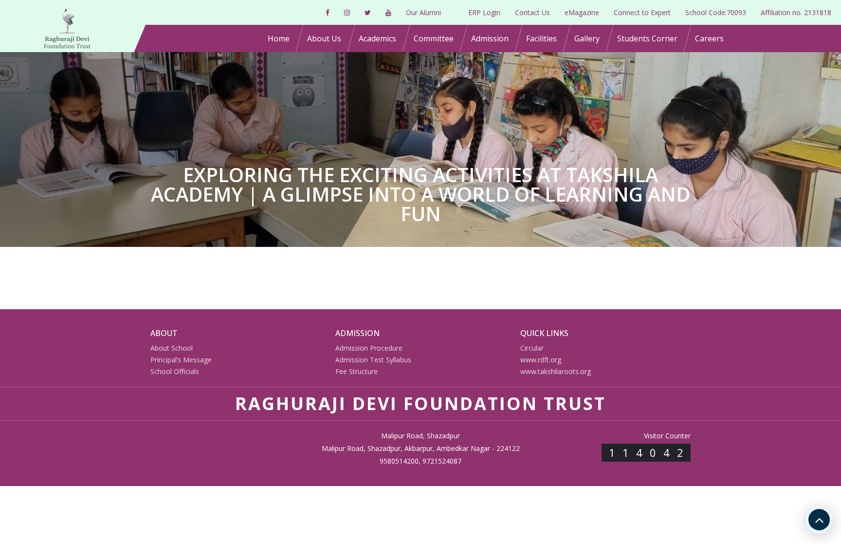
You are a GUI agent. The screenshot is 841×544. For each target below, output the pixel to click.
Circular (532, 348)
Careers (709, 38)
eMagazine (582, 12)
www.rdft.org (540, 359)
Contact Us (532, 12)
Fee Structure (356, 371)
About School (171, 348)
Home (279, 38)
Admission (490, 38)
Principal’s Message (181, 359)
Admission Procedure (368, 348)
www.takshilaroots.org (555, 371)
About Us (324, 38)
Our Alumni (423, 12)
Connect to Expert (642, 12)
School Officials (174, 371)
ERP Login (484, 12)
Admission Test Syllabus (373, 359)
